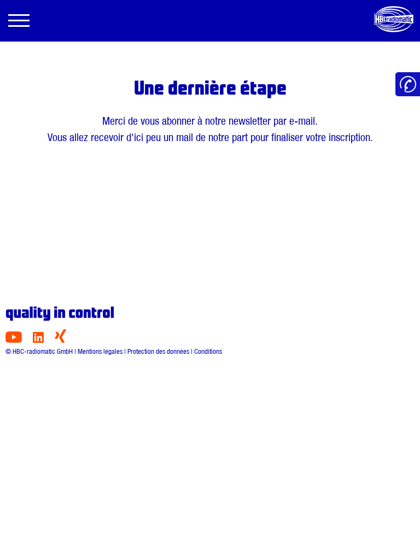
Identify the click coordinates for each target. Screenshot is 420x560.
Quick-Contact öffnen (407, 84)
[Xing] (60, 340)
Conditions (208, 351)
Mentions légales (100, 351)
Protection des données (158, 351)
